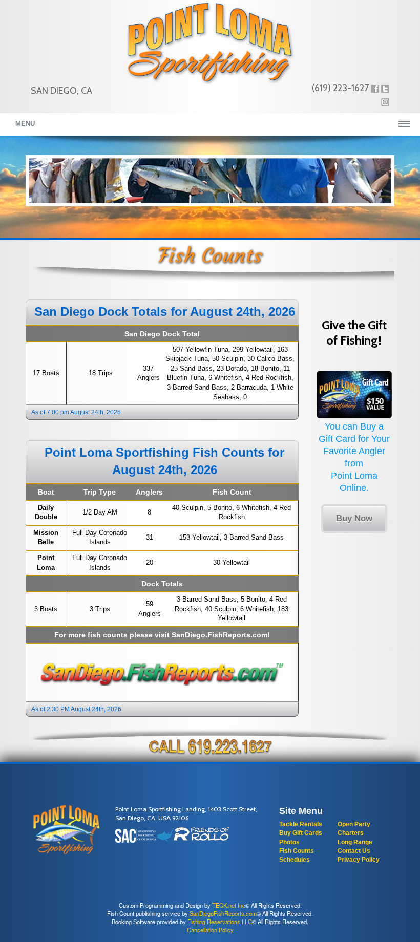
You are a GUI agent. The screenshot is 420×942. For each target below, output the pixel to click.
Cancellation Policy (210, 930)
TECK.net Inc (228, 905)
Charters (351, 833)
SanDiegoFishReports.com (223, 913)
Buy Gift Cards (300, 833)
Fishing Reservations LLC (219, 921)
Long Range (355, 842)
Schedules (294, 859)
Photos (289, 842)
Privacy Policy (359, 859)
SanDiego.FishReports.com (219, 635)
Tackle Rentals (300, 824)
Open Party (354, 824)
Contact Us (354, 850)
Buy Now (354, 518)
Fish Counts (296, 850)
